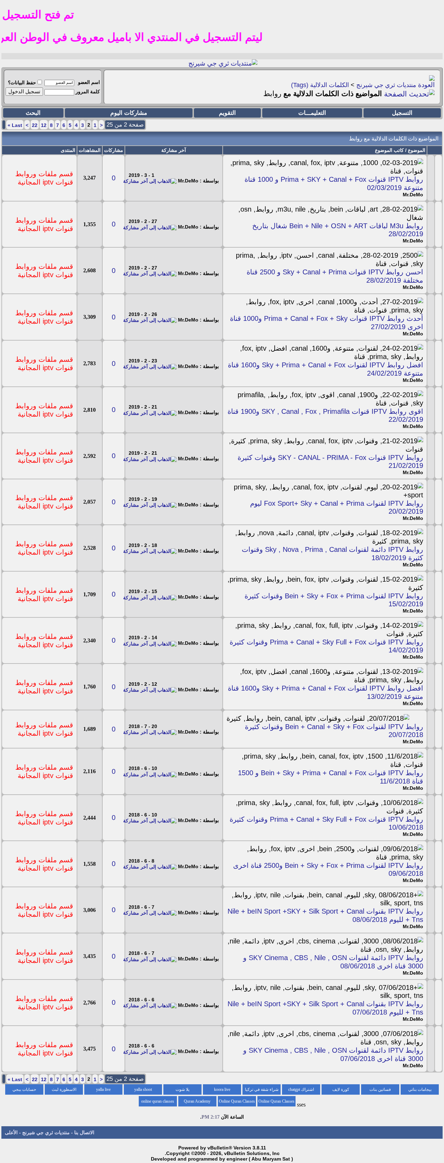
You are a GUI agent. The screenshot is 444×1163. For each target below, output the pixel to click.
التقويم (227, 113)
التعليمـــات (312, 113)
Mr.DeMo (413, 194)
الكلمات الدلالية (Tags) (320, 85)
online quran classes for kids (157, 1102)
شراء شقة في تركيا (262, 1089)
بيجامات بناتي (420, 1089)
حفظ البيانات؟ (22, 82)
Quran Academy (197, 1101)
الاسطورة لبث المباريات (64, 1091)
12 (43, 125)
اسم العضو (89, 82)
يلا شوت (182, 1089)
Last (15, 125)
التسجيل (402, 113)
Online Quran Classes (237, 1101)
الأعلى (11, 1132)
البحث (33, 113)
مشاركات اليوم (128, 113)
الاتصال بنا (84, 1132)
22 (34, 125)
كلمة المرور (88, 91)
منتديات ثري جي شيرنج (386, 85)
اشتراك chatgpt (301, 1089)
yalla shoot (143, 1089)
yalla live (103, 1089)
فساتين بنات (380, 1089)
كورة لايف (340, 1089)
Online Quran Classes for (276, 1102)
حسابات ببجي (24, 1089)
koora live (222, 1089)
